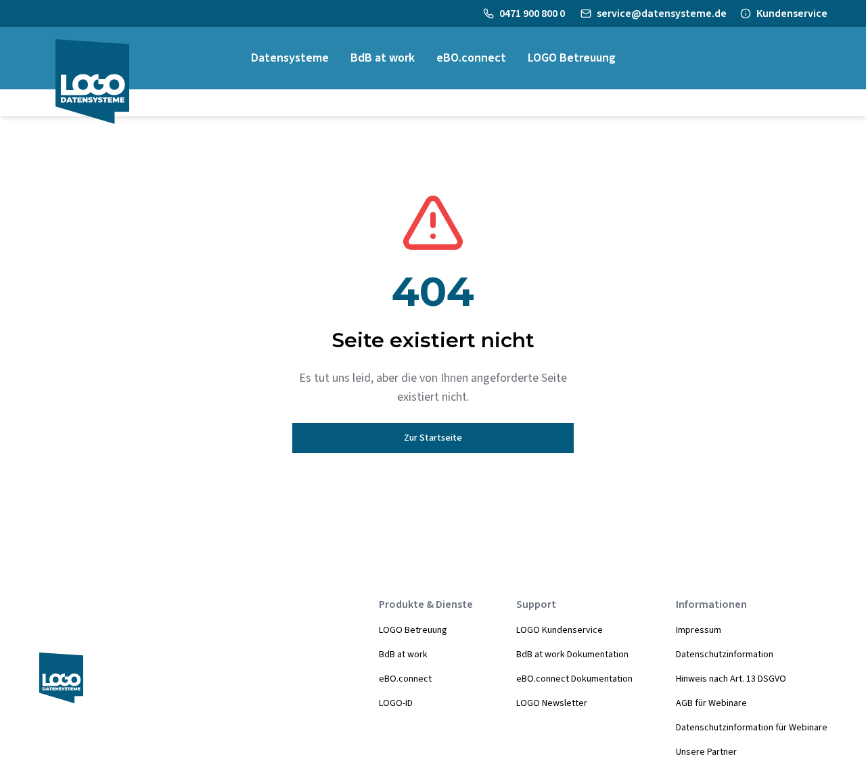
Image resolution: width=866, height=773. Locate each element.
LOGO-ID (396, 703)
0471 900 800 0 (533, 13)
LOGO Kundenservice (559, 630)
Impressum (698, 630)
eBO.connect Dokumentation (574, 679)
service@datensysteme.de (662, 13)
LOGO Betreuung (413, 630)
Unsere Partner (706, 752)
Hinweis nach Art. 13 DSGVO (731, 679)
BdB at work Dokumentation (572, 654)
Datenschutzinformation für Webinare (751, 727)
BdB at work (403, 654)
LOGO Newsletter (551, 703)
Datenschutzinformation (724, 654)
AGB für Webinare (711, 703)
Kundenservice (791, 13)
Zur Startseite (433, 438)
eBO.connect (405, 679)
